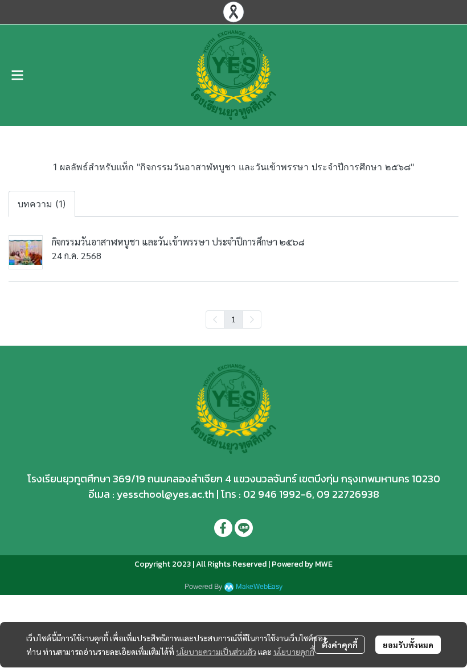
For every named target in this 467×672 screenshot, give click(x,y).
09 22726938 (348, 494)
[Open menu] (17, 75)
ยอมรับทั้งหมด (408, 645)
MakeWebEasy (259, 587)
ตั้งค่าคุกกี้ (340, 645)
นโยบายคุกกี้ (293, 651)
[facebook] (223, 528)
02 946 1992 (272, 494)
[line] (244, 528)
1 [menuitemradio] (233, 319)
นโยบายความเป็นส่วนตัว (216, 651)
